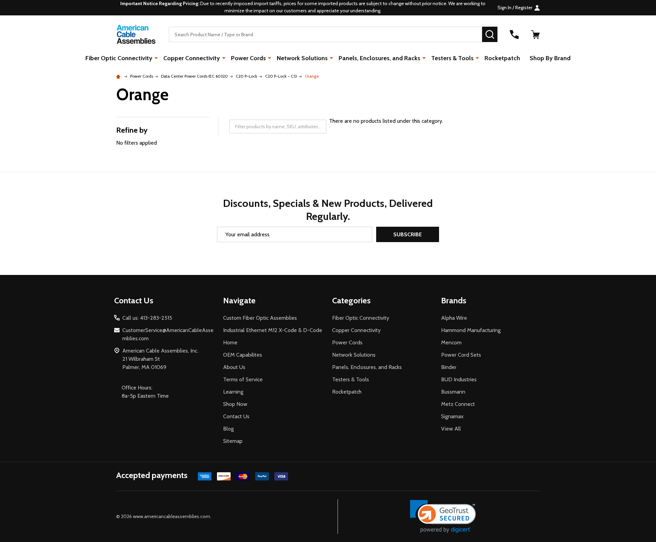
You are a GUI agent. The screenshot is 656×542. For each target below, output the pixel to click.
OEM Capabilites (242, 355)
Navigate (239, 300)
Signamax (452, 416)
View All (451, 428)
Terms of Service (243, 379)
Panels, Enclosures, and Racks (379, 58)
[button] (443, 516)
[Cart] (535, 34)
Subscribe (407, 234)
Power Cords (248, 58)
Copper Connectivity (191, 58)
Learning (233, 391)
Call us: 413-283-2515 (147, 318)
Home (230, 342)
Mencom (451, 342)
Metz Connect (458, 404)
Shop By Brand (550, 58)
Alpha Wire (454, 318)
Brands (453, 300)
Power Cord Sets (461, 355)
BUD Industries (459, 379)
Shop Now (235, 404)
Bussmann (453, 391)
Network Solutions (302, 58)
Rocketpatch (502, 58)
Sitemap (233, 441)
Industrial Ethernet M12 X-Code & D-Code (272, 330)
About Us (234, 367)
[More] (156, 57)
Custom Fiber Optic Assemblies (260, 318)
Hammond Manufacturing (471, 330)
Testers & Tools (452, 58)
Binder (448, 367)
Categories (351, 300)
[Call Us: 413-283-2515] (514, 34)
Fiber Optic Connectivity (118, 58)
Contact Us (236, 416)
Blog (228, 428)
